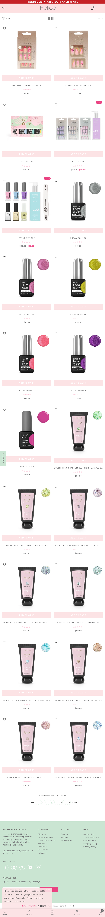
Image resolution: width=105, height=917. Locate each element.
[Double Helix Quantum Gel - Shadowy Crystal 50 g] (26, 740)
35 (56, 802)
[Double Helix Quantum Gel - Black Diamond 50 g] (26, 585)
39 (68, 802)
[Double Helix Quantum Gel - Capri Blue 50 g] (26, 663)
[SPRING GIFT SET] (26, 201)
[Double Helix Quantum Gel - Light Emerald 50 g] (78, 431)
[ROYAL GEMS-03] (26, 354)
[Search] (3, 8)
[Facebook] (5, 867)
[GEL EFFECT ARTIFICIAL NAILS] (26, 49)
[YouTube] (38, 867)
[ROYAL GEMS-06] (78, 201)
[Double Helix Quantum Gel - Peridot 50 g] (26, 508)
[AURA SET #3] (26, 125)
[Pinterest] (22, 867)
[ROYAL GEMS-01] (78, 354)
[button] (49, 18)
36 (60, 802)
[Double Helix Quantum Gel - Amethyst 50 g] (78, 508)
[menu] (101, 8)
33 (47, 802)
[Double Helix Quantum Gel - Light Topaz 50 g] (78, 663)
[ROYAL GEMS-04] (78, 277)
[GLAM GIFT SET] (78, 125)
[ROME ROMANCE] (26, 430)
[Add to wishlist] (4, 28)
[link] (29, 912)
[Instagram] (14, 867)
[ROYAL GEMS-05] (26, 277)
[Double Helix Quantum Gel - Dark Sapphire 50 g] (78, 740)
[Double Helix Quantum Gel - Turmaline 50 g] (78, 585)
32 (43, 802)
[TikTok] (30, 867)
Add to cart (26, 78)
